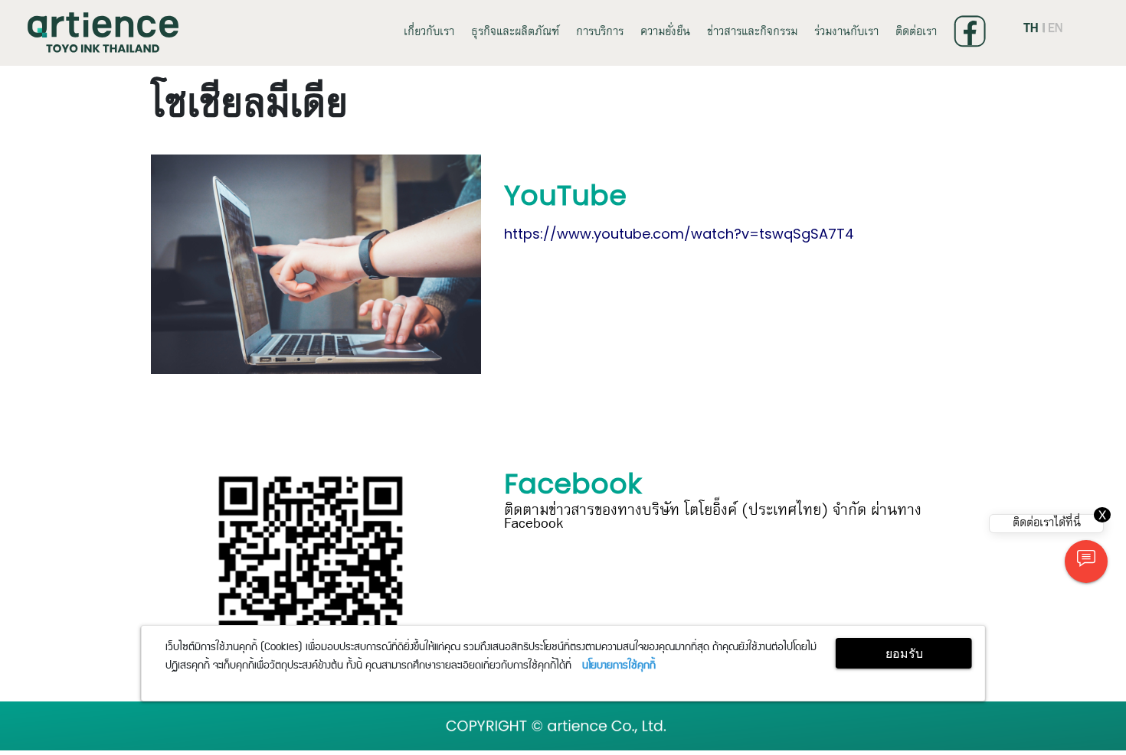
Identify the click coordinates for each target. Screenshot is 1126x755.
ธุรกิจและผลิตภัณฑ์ (515, 32)
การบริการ (600, 32)
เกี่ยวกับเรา (429, 32)
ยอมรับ (904, 653)
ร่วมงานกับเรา (846, 32)
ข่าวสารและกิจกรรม (752, 32)
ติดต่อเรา (916, 32)
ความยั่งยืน (665, 32)
